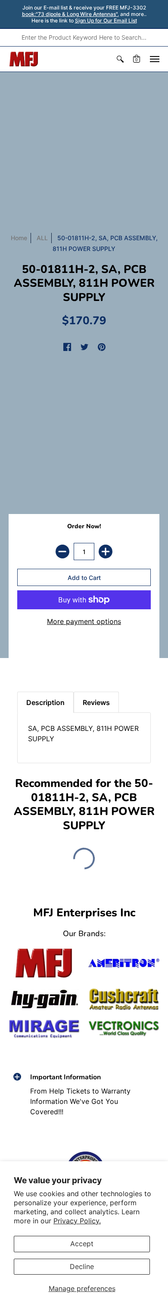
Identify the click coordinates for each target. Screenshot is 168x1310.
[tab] (26, 661)
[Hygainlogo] (44, 999)
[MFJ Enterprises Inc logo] (24, 59)
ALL (42, 237)
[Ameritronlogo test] (123, 963)
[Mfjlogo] (44, 963)
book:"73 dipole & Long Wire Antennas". (70, 14)
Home (19, 237)
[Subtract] (62, 551)
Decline (82, 1266)
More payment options (84, 621)
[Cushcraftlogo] (123, 999)
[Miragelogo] (44, 1028)
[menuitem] (120, 59)
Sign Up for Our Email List (106, 20)
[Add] (105, 551)
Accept (81, 1243)
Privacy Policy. (77, 1220)
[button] (120, 59)
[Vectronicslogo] (123, 1029)
